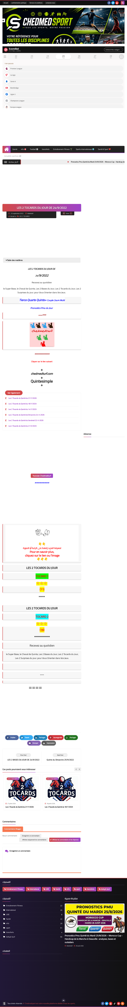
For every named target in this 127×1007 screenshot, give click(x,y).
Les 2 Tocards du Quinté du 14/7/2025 (22, 409)
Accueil (6, 2)
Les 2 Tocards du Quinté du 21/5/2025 (22, 426)
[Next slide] (79, 769)
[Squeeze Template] (4, 1003)
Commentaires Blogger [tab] (12, 829)
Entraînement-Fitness (14, 889)
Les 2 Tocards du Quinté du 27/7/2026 (22, 398)
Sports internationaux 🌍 (85, 149)
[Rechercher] (123, 3)
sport (78, 889)
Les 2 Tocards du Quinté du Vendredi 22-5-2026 (25, 420)
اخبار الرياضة (105, 889)
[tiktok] (114, 1003)
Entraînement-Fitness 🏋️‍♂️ (62, 149)
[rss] (122, 1003)
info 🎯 (23, 149)
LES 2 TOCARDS (24, 216)
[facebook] (109, 3)
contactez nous (50, 2)
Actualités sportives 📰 (12, 156)
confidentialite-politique (18, 2)
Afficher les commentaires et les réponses (65, 839)
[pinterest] (118, 1003)
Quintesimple (42, 381)
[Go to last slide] (76, 769)
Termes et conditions (36, 2)
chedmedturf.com (42, 374)
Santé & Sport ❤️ (104, 149)
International (34, 889)
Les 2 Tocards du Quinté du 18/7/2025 (22, 403)
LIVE (47, 889)
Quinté (14, 149)
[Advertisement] (63, 126)
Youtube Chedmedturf (42, 476)
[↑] (63, 1000)
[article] (60, 757)
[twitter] (113, 3)
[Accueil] (6, 149)
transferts (45, 149)
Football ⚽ (34, 149)
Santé (58, 889)
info (68, 889)
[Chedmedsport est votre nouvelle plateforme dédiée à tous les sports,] (63, 26)
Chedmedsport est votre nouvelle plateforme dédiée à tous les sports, (50, 1003)
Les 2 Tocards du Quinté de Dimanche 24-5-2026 (26, 414)
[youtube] (117, 3)
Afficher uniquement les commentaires (34, 839)
